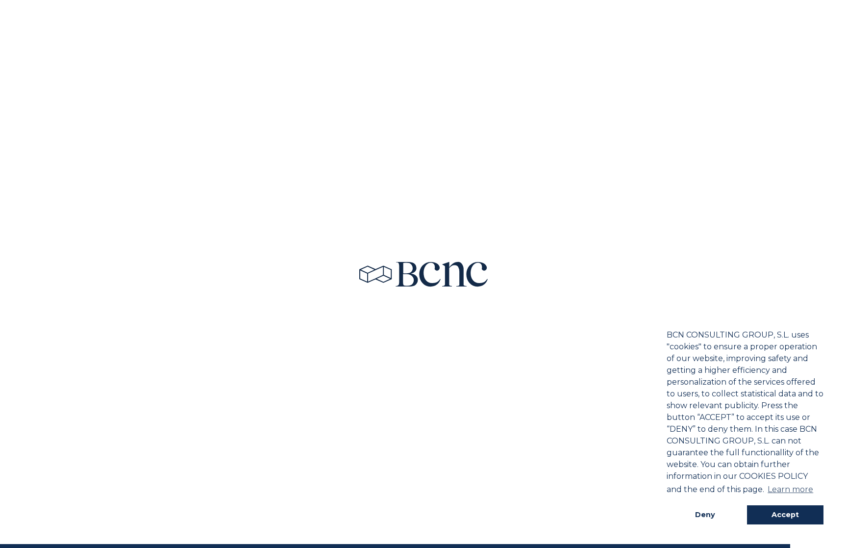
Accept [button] (785, 514)
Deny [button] (705, 514)
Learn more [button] (790, 489)
